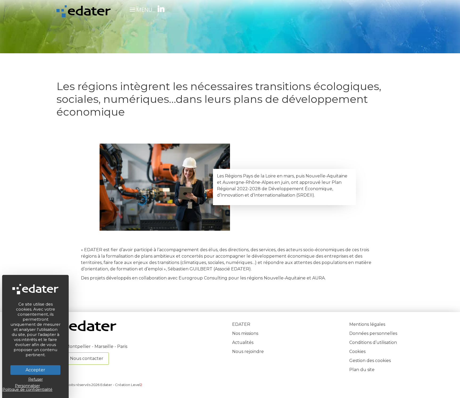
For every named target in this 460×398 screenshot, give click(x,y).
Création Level (128, 385)
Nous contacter (86, 358)
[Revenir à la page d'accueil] (86, 329)
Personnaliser (27, 386)
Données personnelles (373, 333)
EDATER (241, 324)
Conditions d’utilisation (373, 342)
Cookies (357, 351)
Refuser (35, 379)
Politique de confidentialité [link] (27, 389)
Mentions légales (367, 324)
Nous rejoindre (248, 351)
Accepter (35, 369)
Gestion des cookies (370, 360)
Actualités (242, 342)
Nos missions (245, 333)
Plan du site (362, 369)
